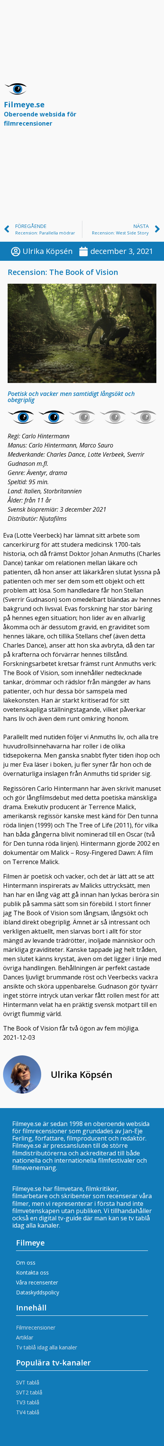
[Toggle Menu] (150, 108)
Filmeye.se (40, 113)
